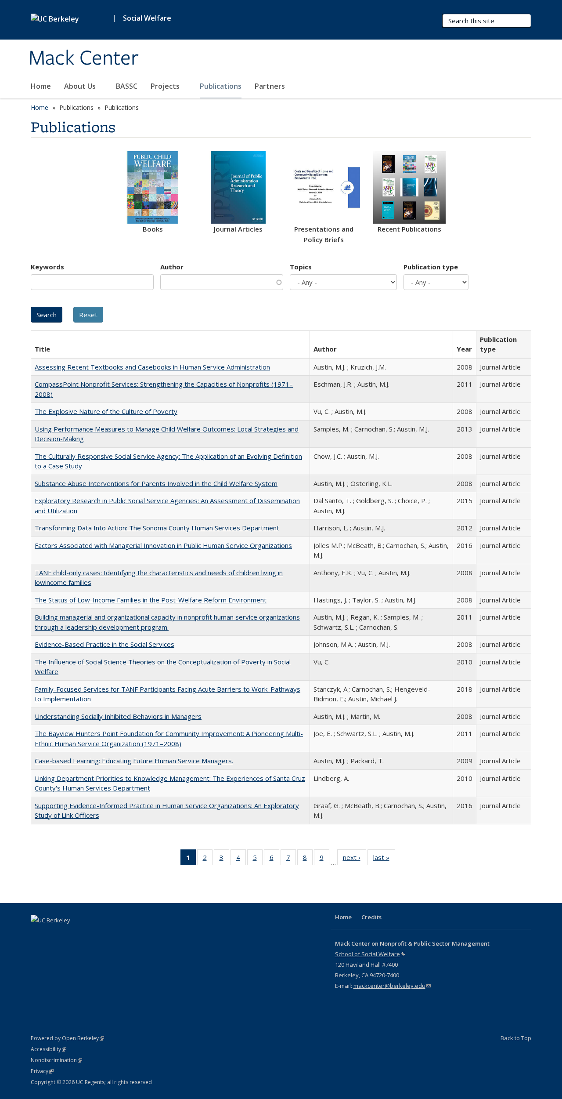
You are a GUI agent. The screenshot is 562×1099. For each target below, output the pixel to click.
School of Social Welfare (370, 954)
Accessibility (48, 1049)
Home (41, 86)
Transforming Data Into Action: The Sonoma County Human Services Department (157, 527)
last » (384, 859)
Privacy (42, 1071)
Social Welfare (147, 18)
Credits (371, 917)
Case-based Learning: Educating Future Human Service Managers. (134, 760)
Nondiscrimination (56, 1060)
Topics (301, 266)
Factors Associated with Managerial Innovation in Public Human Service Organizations (163, 545)
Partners (271, 86)
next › (354, 859)
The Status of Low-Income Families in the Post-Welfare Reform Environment (151, 599)
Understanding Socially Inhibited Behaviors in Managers (118, 716)
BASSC (126, 86)
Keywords (47, 266)
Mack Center (84, 58)
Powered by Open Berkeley (67, 1038)
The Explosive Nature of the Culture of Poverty (106, 411)
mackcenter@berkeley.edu (392, 986)
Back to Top (516, 1038)
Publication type (430, 266)
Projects (166, 86)
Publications (220, 86)
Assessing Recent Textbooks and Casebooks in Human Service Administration (152, 367)
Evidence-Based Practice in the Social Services (104, 644)
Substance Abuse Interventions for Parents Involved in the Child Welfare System (156, 483)
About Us (80, 86)
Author (172, 266)
